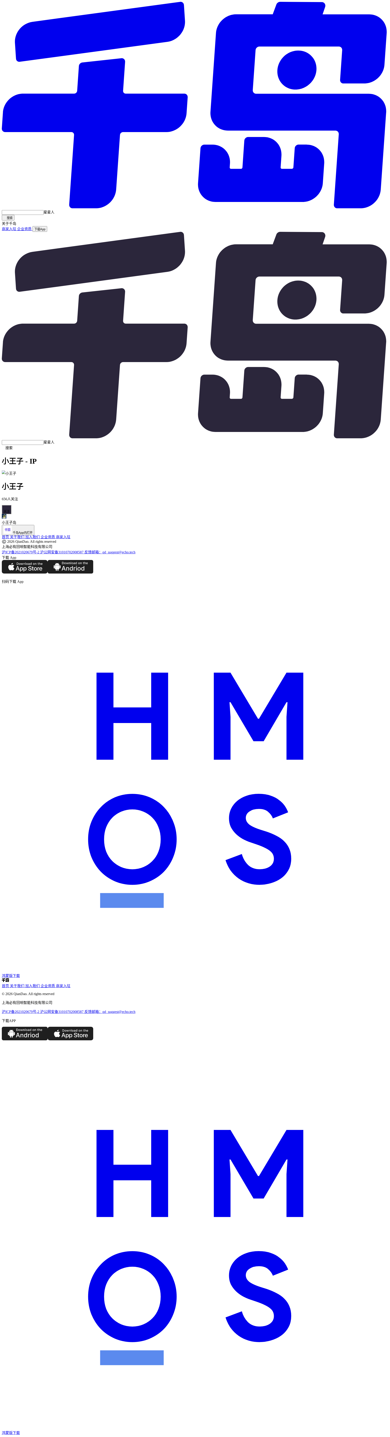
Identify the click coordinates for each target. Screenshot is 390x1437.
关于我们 (17, 537)
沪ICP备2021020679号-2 (21, 552)
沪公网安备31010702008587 (62, 552)
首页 (5, 537)
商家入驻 (9, 229)
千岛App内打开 (22, 532)
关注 (6, 509)
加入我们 (33, 537)
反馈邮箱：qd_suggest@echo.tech (109, 552)
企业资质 (24, 229)
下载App (39, 229)
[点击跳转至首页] (195, 207)
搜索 (8, 218)
